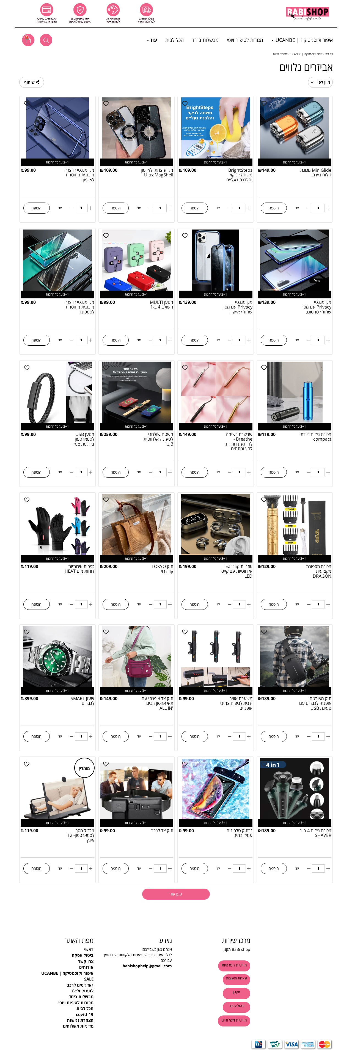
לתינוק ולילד (82, 990)
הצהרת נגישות (80, 1020)
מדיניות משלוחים (78, 1026)
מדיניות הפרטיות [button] (234, 965)
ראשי (89, 949)
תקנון (227, 949)
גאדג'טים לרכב (80, 985)
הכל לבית (174, 40)
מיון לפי (323, 82)
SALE (89, 979)
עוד (153, 40)
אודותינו (86, 967)
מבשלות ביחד (205, 40)
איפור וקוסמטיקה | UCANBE (303, 40)
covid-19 (85, 1014)
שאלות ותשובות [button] (236, 978)
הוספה (274, 208)
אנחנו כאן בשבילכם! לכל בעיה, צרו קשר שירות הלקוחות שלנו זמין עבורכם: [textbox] (138, 957)
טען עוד (176, 894)
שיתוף (30, 82)
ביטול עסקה (83, 955)
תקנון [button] (236, 992)
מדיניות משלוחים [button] (234, 1020)
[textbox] (58, 940)
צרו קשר (86, 961)
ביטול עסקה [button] (236, 1005)
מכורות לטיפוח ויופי (245, 40)
